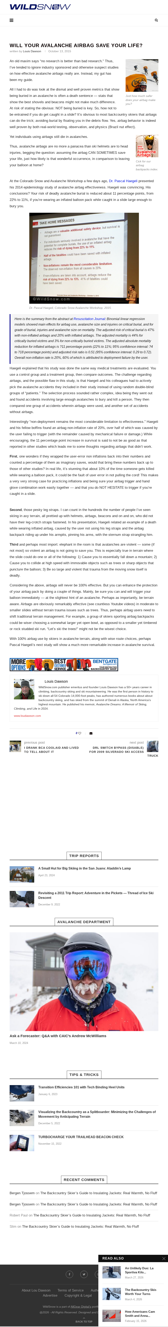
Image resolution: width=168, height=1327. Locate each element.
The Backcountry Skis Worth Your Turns (140, 1292)
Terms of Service (71, 1290)
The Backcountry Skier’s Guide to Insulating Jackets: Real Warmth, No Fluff (98, 1193)
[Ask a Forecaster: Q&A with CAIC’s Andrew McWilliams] (84, 981)
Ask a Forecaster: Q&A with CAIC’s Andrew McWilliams (58, 1036)
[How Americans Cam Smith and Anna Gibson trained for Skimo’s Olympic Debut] (111, 1316)
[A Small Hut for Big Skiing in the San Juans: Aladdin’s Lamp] (22, 874)
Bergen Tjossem (22, 1193)
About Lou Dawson (36, 1290)
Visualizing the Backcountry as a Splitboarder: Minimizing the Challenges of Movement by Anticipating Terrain (97, 1114)
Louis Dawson (32, 51)
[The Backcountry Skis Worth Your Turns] (111, 1294)
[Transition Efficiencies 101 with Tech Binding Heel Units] (22, 1093)
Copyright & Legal (78, 1295)
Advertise (50, 1295)
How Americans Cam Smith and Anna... (140, 1313)
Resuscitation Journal (89, 319)
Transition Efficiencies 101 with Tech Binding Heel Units (81, 1087)
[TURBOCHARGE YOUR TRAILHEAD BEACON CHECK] (22, 1143)
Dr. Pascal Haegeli (123, 181)
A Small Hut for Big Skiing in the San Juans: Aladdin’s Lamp (84, 868)
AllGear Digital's (81, 1306)
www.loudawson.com (27, 715)
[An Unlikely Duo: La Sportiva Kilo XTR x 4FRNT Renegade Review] (111, 1272)
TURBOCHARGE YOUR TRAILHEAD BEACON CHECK (81, 1137)
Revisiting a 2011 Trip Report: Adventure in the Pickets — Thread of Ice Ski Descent (95, 895)
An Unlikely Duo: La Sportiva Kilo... (139, 1270)
